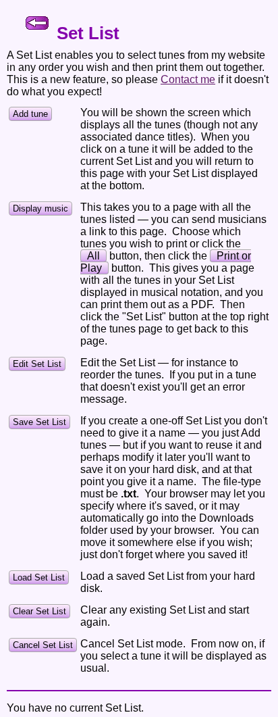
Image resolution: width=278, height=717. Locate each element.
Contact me (188, 79)
